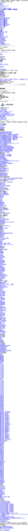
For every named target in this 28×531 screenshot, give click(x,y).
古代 (1, 198)
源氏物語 (2, 261)
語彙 (1, 242)
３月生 (2, 366)
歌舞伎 (2, 341)
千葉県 (2, 410)
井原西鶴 (2, 274)
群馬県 (2, 408)
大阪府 (2, 458)
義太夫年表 (3, 169)
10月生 (2, 375)
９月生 (2, 374)
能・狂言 (2, 190)
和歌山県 (2, 461)
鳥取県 (2, 463)
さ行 (1, 300)
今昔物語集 (3, 264)
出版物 (2, 11)
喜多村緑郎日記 (4, 170)
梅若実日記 (3, 164)
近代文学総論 (3, 286)
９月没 (2, 390)
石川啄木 (2, 293)
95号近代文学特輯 (5, 503)
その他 (2, 187)
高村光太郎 (3, 308)
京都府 (2, 456)
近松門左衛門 (3, 275)
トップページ (3, 51)
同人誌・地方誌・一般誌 (7, 284)
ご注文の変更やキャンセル (7, 114)
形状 (1, 354)
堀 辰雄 (2, 321)
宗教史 (2, 204)
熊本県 (2, 478)
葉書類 (2, 358)
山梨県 (2, 443)
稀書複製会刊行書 (5, 345)
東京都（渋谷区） (5, 425)
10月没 (2, 391)
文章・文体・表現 (5, 243)
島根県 (2, 464)
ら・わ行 (2, 333)
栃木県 (2, 406)
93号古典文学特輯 (5, 501)
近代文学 (2, 184)
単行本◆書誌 (3, 23)
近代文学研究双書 (5, 185)
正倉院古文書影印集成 (6, 132)
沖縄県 (2, 483)
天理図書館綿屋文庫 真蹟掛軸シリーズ (11, 137)
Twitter (2, 125)
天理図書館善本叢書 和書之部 (8, 138)
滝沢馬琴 (2, 276)
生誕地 (2, 395)
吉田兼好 (2, 268)
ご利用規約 (3, 515)
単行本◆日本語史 (5, 24)
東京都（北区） (4, 433)
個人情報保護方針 (5, 519)
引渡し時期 (3, 117)
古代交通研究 (3, 193)
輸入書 (2, 195)
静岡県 (2, 451)
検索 (1, 4)
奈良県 (2, 460)
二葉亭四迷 (3, 320)
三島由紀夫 (3, 69)
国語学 (2, 34)
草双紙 (2, 493)
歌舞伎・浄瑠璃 (4, 189)
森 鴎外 (2, 328)
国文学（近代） (4, 36)
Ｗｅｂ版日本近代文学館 (7, 179)
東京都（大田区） (5, 421)
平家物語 (2, 269)
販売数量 (2, 116)
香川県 (2, 470)
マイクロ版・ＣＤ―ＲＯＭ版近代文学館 (11, 178)
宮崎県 (2, 480)
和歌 (1, 250)
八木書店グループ (5, 521)
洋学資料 (2, 239)
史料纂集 (2, 223)
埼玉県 (2, 409)
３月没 (2, 383)
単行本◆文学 (3, 19)
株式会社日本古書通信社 (7, 528)
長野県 (2, 444)
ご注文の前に (3, 109)
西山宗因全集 (3, 165)
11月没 (2, 393)
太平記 (2, 271)
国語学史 (2, 234)
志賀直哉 (2, 303)
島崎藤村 (2, 304)
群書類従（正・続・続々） (7, 222)
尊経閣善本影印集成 (5, 133)
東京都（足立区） (5, 434)
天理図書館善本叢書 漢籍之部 (8, 139)
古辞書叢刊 (3, 351)
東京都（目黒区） (5, 423)
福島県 (2, 404)
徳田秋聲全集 (3, 174)
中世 (1, 199)
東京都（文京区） (5, 416)
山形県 (2, 403)
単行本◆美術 (3, 25)
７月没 (2, 388)
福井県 (2, 449)
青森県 (2, 398)
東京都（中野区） (5, 428)
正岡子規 (2, 324)
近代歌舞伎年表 (4, 168)
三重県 (2, 454)
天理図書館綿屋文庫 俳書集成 (8, 135)
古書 (1, 30)
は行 (1, 316)
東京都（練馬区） (5, 430)
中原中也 (2, 314)
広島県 (2, 466)
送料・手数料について (6, 112)
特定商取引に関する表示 (7, 115)
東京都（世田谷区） (5, 424)
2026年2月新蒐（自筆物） (7, 504)
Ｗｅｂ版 (2, 26)
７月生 (2, 371)
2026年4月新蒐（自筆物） (7, 506)
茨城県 (2, 405)
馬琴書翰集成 (3, 162)
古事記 (2, 255)
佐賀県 (2, 475)
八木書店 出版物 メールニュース (9, 513)
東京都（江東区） (5, 438)
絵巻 (1, 490)
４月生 (2, 368)
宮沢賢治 (2, 326)
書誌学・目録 (3, 31)
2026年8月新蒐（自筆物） (7, 511)
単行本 (5, 80)
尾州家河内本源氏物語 (6, 149)
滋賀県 (2, 455)
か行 (1, 296)
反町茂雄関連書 (4, 209)
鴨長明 (2, 266)
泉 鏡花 (2, 294)
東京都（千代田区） (5, 411)
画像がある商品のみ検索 (8, 50)
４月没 (2, 384)
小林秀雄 (2, 299)
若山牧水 (2, 334)
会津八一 (2, 290)
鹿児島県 (2, 481)
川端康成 (2, 298)
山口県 (2, 468)
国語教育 (2, 247)
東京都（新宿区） (5, 415)
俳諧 (1, 279)
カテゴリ (2, 3)
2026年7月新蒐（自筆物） (7, 510)
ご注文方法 (3, 110)
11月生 (2, 376)
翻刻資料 (2, 14)
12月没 (2, 394)
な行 (1, 311)
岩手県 (2, 399)
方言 (1, 245)
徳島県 (2, 469)
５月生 (2, 369)
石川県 (2, 448)
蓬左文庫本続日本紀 (5, 145)
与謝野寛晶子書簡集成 (6, 163)
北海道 (2, 396)
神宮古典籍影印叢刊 (5, 140)
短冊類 (2, 361)
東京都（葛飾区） (5, 436)
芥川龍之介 (3, 291)
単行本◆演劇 (3, 20)
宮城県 (2, 400)
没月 (1, 379)
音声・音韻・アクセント (7, 244)
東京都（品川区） (5, 420)
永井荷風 (2, 313)
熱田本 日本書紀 (5, 152)
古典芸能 (2, 38)
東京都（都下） (4, 440)
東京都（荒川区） (5, 435)
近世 (1, 200)
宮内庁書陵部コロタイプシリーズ (9, 143)
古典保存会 (3, 348)
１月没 (2, 380)
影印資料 (2, 13)
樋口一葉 (2, 319)
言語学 (2, 33)
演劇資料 (2, 15)
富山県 (2, 446)
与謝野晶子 (3, 331)
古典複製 (2, 39)
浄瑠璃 (2, 340)
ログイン (2, 6)
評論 (9, 80)
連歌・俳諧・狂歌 (5, 496)
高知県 (2, 473)
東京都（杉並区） (5, 426)
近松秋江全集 (3, 175)
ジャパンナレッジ (5, 529)
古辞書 (2, 237)
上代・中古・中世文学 (6, 182)
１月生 (2, 364)
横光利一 (2, 330)
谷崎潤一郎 (3, 310)
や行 (1, 329)
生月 (1, 363)
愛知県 (2, 453)
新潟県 (2, 445)
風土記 (2, 258)
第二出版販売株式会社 (6, 526)
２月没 (2, 381)
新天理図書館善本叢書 (6, 150)
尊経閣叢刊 (3, 349)
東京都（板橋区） (5, 431)
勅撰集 (2, 252)
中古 (1, 259)
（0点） (6, 8)
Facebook (2, 127)
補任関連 (2, 203)
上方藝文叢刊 (3, 144)
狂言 (1, 339)
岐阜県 (2, 450)
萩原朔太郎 (3, 318)
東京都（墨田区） (5, 419)
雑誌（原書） (3, 281)
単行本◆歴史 (3, 21)
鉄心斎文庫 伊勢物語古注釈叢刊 (9, 134)
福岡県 (2, 474)
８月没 (2, 389)
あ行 (1, 289)
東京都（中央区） (5, 413)
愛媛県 (2, 471)
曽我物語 (2, 270)
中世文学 (2, 489)
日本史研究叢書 (4, 194)
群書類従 (2, 157)
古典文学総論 (3, 249)
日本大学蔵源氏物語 (5, 142)
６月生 (2, 370)
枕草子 (2, 263)
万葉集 (2, 253)
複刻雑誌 (2, 283)
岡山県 (2, 465)
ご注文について (4, 5)
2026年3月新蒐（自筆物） (7, 505)
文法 (1, 240)
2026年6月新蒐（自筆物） (7, 509)
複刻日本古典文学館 (5, 350)
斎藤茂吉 (2, 301)
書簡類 (2, 356)
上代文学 (2, 486)
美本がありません (5, 225)
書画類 (2, 359)
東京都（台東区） (5, 418)
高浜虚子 (2, 306)
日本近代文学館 (4, 219)
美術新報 (2, 220)
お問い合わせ (3, 520)
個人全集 (2, 285)
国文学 (2, 35)
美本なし (2, 28)
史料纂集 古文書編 (5, 155)
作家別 (2, 66)
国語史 (2, 235)
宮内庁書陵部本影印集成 (7, 147)
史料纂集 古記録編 (5, 154)
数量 (1, 84)
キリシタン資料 (4, 238)
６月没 (2, 386)
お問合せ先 (3, 119)
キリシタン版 (3, 214)
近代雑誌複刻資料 (5, 18)
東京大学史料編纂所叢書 (7, 148)
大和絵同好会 (3, 346)
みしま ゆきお (4, 79)
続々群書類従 (3, 159)
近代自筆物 (3, 40)
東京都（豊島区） (5, 429)
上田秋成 (2, 278)
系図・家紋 (3, 205)
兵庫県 (2, 459)
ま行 (1, 323)
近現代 (2, 202)
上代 (1, 254)
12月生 (2, 378)
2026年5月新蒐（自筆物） (7, 508)
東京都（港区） (4, 414)
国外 (1, 484)
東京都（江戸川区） (5, 439)
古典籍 (2, 41)
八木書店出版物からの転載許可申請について (12, 518)
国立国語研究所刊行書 (6, 233)
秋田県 (2, 401)
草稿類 (2, 355)
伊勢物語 (2, 260)
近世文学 (2, 183)
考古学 (2, 197)
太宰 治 (2, 309)
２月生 (2, 365)
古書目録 (2, 43)
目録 (1, 210)
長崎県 (2, 476)
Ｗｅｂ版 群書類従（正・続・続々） (10, 160)
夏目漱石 (2, 315)
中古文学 (2, 488)
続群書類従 (3, 158)
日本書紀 (2, 256)
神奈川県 (2, 441)
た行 (1, 305)
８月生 (2, 373)
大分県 (2, 479)
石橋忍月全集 (3, 173)
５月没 (2, 385)
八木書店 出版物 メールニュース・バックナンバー (14, 514)
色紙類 (2, 360)
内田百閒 (2, 295)
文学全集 (2, 16)
